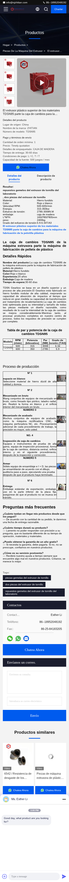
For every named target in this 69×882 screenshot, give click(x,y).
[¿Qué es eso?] (18, 638)
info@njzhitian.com (16, 2)
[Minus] (64, 799)
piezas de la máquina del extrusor (23, 50)
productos (19, 45)
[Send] (64, 876)
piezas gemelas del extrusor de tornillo (26, 577)
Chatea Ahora (34, 650)
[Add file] (4, 876)
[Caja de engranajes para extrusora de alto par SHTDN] (41, 82)
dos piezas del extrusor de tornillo (24, 584)
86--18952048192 (55, 2)
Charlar (58, 9)
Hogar (6, 45)
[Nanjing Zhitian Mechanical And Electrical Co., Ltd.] (17, 9)
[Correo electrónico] (26, 638)
